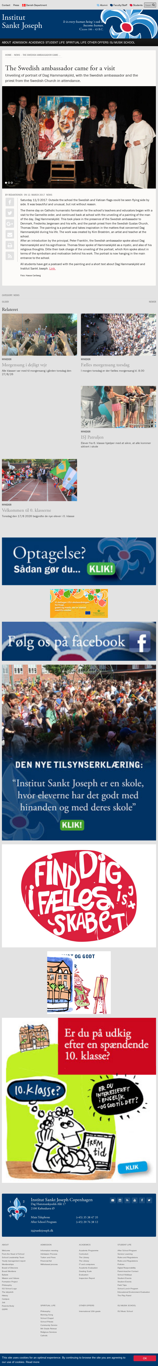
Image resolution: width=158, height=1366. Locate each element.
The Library (84, 1257)
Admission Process (48, 1254)
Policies (121, 1264)
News (17, 55)
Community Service (48, 1325)
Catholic (44, 1335)
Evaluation (83, 1275)
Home (8, 55)
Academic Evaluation (88, 1268)
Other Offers (97, 42)
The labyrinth (7, 1292)
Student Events (124, 1278)
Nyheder (6, 359)
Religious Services (48, 1332)
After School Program (127, 1250)
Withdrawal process (49, 1264)
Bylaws (5, 1275)
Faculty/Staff (120, 5)
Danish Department (36, 5)
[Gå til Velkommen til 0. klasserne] (39, 480)
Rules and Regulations (128, 1257)
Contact (6, 5)
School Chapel (47, 1318)
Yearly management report (13, 1261)
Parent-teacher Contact (128, 1271)
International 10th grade (90, 1311)
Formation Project (10, 1282)
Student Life (55, 42)
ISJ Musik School (122, 42)
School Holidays (125, 1275)
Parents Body (8, 1306)
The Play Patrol (124, 1295)
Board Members (9, 1271)
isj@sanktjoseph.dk (42, 1231)
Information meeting (49, 1250)
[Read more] (10, 256)
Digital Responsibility (127, 1268)
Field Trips (122, 1285)
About (6, 42)
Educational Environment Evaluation (134, 1292)
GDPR (5, 1309)
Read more (33, 1361)
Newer (152, 301)
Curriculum (83, 1254)
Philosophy (7, 1285)
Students (138, 5)
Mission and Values (10, 1278)
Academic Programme (88, 1250)
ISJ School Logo (9, 1289)
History (5, 1295)
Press (16, 5)
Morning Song (46, 1315)
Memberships (8, 1264)
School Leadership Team (13, 1257)
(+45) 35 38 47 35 (87, 1217)
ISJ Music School (125, 1311)
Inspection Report (87, 1278)
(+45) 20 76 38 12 (87, 1222)
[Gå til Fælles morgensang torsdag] (118, 335)
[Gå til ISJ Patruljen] (118, 407)
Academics (36, 42)
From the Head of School (13, 1254)
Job (3, 1302)
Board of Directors (10, 1268)
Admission (19, 42)
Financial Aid (46, 1261)
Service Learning (125, 1254)
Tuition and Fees (47, 1257)
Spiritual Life (76, 42)
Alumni (104, 5)
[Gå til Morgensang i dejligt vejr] (39, 335)
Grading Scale (85, 1271)
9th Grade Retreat (48, 1329)
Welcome (6, 1250)
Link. (52, 268)
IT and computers (87, 1264)
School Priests (46, 1322)
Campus (5, 1299)
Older (5, 301)
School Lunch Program (128, 1289)
